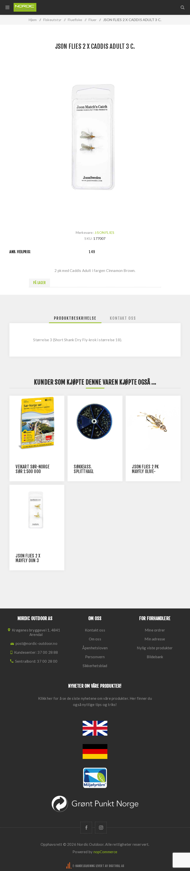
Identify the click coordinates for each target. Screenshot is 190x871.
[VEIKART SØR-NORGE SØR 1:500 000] (36, 423)
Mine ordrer (155, 630)
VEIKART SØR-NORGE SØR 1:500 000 (32, 469)
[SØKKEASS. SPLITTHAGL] (95, 423)
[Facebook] (86, 827)
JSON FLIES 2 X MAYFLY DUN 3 (28, 558)
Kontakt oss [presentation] (123, 318)
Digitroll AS (116, 866)
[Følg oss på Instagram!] (101, 827)
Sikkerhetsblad (95, 665)
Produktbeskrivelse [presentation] (75, 318)
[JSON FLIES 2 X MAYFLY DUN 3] (36, 512)
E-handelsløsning (84, 866)
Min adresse (154, 639)
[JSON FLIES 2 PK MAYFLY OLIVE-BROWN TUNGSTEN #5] (153, 423)
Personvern (95, 656)
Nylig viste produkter (155, 648)
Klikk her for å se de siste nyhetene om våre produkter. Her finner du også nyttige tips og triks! (95, 701)
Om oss (95, 639)
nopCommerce (106, 851)
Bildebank (155, 656)
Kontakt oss (95, 630)
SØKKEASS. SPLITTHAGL (84, 469)
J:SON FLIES (104, 232)
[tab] (75, 318)
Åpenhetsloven (95, 648)
